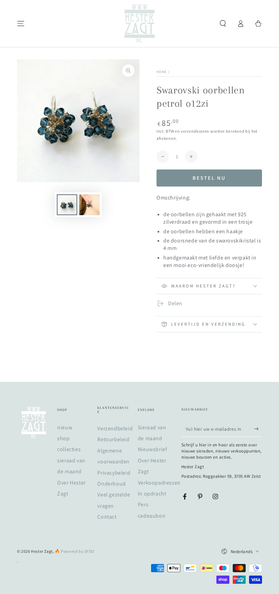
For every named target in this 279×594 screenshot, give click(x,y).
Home (162, 72)
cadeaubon (151, 515)
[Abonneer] (258, 428)
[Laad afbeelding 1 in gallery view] (67, 204)
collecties (69, 449)
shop (63, 438)
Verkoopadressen (159, 482)
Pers (143, 504)
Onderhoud (111, 483)
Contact (106, 516)
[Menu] (21, 23)
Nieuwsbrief (152, 449)
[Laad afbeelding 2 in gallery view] (89, 204)
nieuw (64, 427)
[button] (223, 23)
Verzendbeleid (115, 428)
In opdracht (152, 493)
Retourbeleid (113, 439)
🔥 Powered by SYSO (74, 551)
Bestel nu (209, 178)
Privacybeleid (113, 472)
